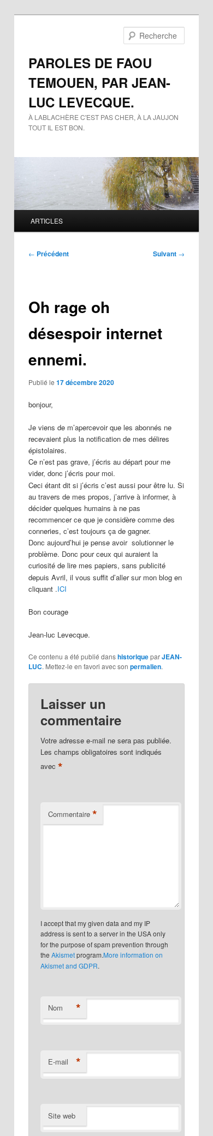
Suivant (169, 254)
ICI (62, 589)
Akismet (63, 954)
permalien (145, 666)
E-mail (64, 1062)
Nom (64, 1008)
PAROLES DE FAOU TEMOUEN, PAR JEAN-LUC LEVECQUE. (99, 82)
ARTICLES (47, 220)
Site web (61, 1115)
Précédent (48, 254)
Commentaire (72, 814)
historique (133, 657)
